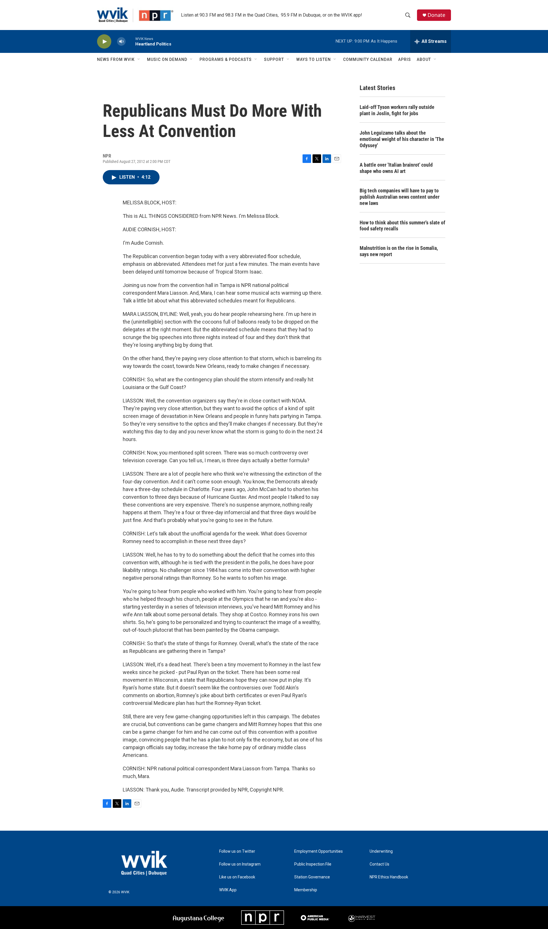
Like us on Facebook (237, 877)
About (424, 59)
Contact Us (379, 864)
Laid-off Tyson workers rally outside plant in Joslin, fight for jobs (397, 110)
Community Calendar (367, 59)
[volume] (121, 41)
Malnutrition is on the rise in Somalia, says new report (399, 251)
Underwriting (381, 851)
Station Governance (312, 877)
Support (274, 59)
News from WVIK (116, 59)
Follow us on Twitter (237, 851)
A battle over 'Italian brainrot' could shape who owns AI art (396, 168)
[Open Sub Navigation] (139, 59)
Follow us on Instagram (240, 864)
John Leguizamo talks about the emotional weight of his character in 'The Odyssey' (402, 139)
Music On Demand (167, 59)
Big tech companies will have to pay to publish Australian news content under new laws (400, 197)
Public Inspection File (312, 864)
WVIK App (228, 890)
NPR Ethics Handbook (389, 877)
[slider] (130, 41)
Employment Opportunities (318, 851)
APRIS (404, 59)
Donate (436, 15)
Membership (305, 890)
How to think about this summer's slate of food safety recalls (402, 226)
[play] (104, 41)
